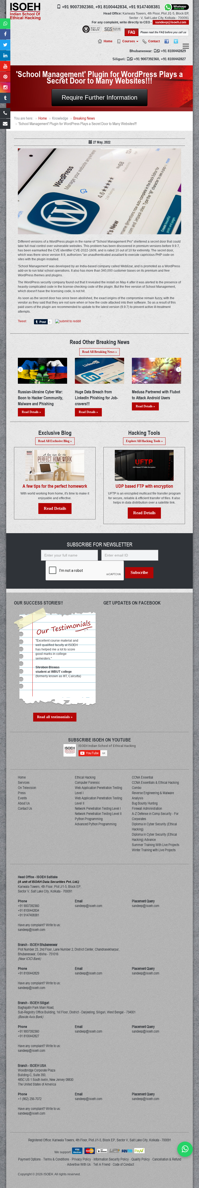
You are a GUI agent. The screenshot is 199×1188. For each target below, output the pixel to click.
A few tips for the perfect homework (55, 486)
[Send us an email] (5, 124)
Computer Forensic (87, 782)
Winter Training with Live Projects (154, 850)
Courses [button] (129, 41)
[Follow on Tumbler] (5, 98)
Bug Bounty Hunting (145, 803)
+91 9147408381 (144, 7)
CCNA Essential (142, 777)
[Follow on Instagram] (5, 87)
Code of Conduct (123, 1164)
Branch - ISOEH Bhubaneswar (38, 944)
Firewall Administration (147, 808)
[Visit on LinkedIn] (5, 55)
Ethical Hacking (85, 777)
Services (24, 782)
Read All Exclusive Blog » (55, 441)
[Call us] (5, 113)
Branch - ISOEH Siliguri (33, 1002)
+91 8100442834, (111, 7)
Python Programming (89, 818)
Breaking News (84, 118)
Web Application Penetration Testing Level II (98, 800)
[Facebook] (166, 41)
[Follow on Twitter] (5, 45)
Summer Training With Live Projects (155, 844)
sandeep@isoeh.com (170, 22)
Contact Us (25, 808)
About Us (24, 803)
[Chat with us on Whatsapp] (185, 1149)
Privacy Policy (81, 1159)
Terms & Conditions (56, 1159)
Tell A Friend (101, 1164)
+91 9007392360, (78, 7)
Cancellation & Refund (166, 1159)
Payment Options (29, 1159)
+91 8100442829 (173, 51)
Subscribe (139, 572)
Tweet (22, 321)
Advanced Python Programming (95, 824)
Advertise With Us (79, 1164)
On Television (27, 787)
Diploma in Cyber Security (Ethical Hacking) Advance (154, 837)
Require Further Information (99, 97)
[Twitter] (176, 41)
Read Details (55, 508)
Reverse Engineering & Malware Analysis (153, 795)
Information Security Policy (111, 1159)
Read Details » (31, 412)
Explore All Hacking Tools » (144, 441)
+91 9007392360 (146, 59)
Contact (154, 41)
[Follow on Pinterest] (5, 77)
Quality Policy (140, 1159)
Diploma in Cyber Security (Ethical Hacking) (154, 826)
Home (108, 41)
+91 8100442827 (173, 59)
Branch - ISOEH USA (32, 1065)
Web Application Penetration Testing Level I (98, 790)
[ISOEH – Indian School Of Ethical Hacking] (25, 11)
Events (22, 798)
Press (22, 792)
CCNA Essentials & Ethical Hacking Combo (155, 785)
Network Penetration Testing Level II (98, 813)
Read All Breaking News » (99, 352)
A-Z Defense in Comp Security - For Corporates (155, 816)
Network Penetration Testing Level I (98, 808)
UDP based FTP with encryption (144, 486)
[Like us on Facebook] (5, 34)
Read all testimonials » (55, 717)
